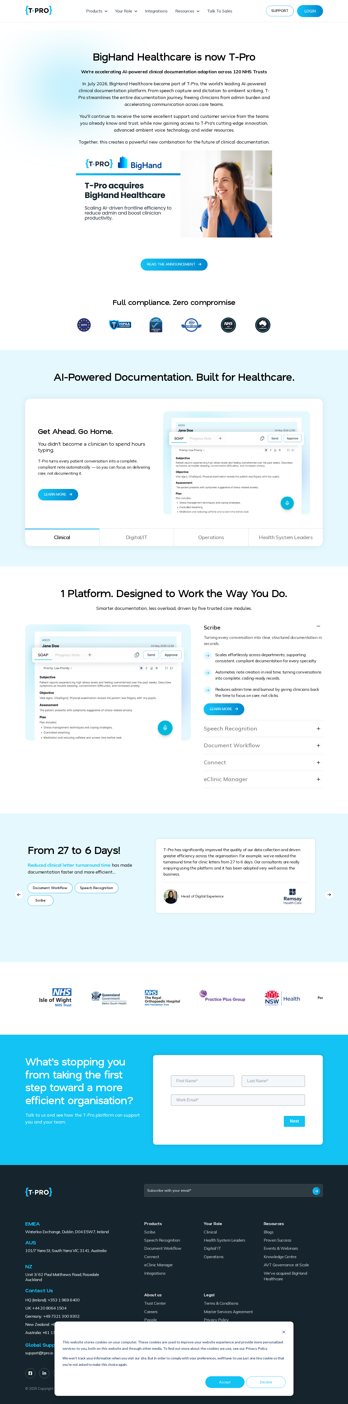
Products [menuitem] (94, 10)
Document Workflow (232, 745)
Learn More (55, 494)
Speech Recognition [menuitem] (162, 1240)
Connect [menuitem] (151, 1256)
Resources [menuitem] (184, 10)
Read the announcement (171, 264)
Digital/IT (137, 537)
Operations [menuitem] (213, 1256)
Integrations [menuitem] (156, 10)
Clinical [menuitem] (210, 1231)
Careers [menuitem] (151, 1311)
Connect (215, 762)
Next (329, 894)
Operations (211, 537)
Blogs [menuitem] (269, 1231)
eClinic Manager (226, 779)
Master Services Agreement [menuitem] (228, 1311)
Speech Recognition (230, 728)
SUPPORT (279, 10)
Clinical (62, 537)
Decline (266, 1382)
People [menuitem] (150, 1319)
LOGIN (310, 11)
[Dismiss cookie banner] (284, 1332)
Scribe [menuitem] (149, 1231)
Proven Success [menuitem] (277, 1240)
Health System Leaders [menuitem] (224, 1240)
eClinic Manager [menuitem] (158, 1264)
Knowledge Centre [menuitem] (280, 1256)
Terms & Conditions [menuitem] (221, 1303)
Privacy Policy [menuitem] (216, 1319)
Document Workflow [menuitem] (162, 1248)
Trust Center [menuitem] (155, 1303)
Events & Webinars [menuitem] (281, 1248)
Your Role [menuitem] (123, 10)
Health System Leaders (286, 537)
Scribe (212, 627)
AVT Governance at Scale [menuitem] (286, 1264)
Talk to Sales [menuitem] (219, 10)
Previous (19, 894)
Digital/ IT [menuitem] (212, 1248)
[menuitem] (30, 1373)
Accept (225, 1382)
